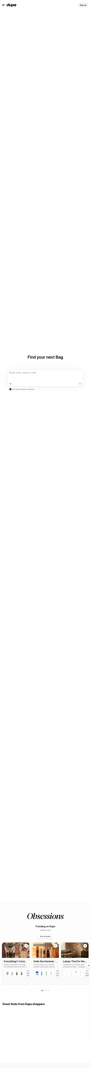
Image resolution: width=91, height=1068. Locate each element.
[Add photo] (10, 384)
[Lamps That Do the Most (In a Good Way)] (75, 964)
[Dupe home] (11, 5)
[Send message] (80, 384)
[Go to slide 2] (44, 990)
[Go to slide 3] (46, 990)
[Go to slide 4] (48, 990)
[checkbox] (10, 389)
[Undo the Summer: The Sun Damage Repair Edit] (45, 964)
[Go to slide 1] (42, 990)
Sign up (83, 5)
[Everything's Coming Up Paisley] (15, 964)
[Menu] (3, 5)
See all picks (45, 936)
